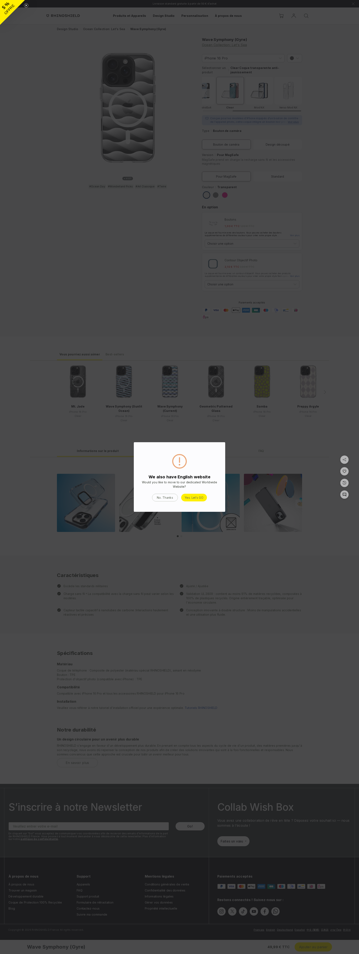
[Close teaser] (26, 5)
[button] (12, 12)
